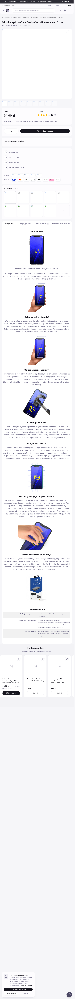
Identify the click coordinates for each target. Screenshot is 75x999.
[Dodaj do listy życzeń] (68, 32)
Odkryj (35, 693)
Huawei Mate (17, 17)
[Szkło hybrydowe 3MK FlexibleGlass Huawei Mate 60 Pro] (37, 197)
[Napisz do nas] (69, 994)
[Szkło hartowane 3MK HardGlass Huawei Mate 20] (23, 197)
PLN (49, 5)
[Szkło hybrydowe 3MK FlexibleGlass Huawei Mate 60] (10, 211)
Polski (57, 5)
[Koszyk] (65, 10)
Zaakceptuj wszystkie (18, 989)
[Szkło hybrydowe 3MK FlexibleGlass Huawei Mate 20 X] (37, 211)
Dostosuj (25, 993)
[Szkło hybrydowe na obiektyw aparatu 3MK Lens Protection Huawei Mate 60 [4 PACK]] (23, 211)
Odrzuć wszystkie (11, 993)
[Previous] (3, 676)
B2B (69, 5)
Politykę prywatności (26, 985)
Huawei (7, 17)
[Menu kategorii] (3, 10)
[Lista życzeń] (60, 10)
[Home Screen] (7, 10)
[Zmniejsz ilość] (6, 131)
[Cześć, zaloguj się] (70, 10)
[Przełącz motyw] (63, 5)
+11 (63, 211)
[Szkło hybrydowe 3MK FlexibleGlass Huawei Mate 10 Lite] (50, 211)
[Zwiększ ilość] (16, 131)
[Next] (71, 676)
